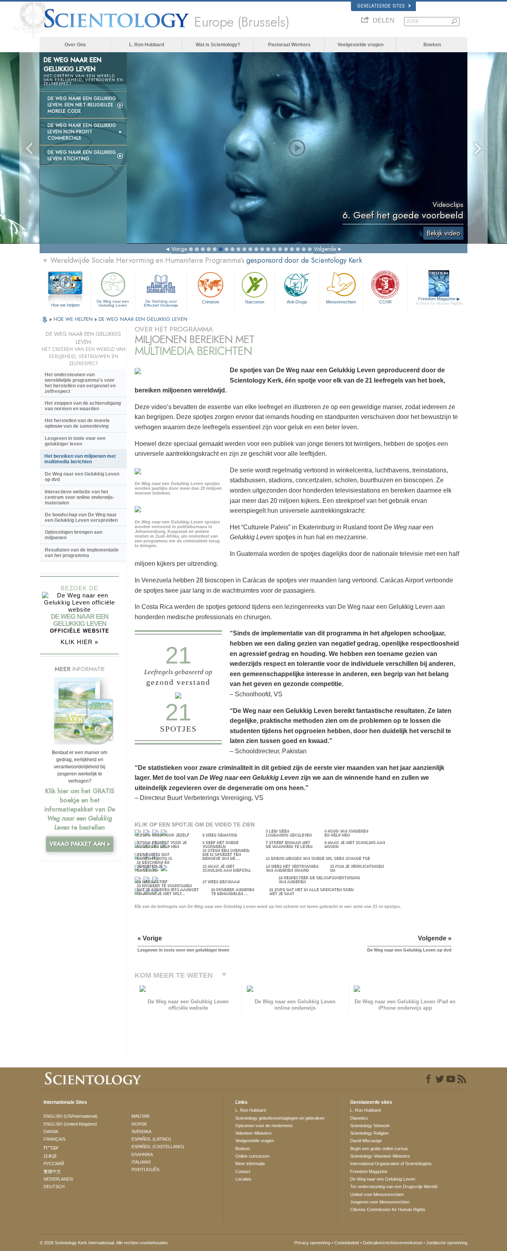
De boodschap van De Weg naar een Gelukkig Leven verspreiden (81, 517)
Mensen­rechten (341, 301)
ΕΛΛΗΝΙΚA (142, 1154)
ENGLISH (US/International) (70, 1116)
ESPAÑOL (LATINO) (151, 1139)
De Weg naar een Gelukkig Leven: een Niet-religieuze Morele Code (82, 105)
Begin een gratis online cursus (379, 1148)
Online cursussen (252, 1156)
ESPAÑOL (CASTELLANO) (158, 1146)
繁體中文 (52, 1171)
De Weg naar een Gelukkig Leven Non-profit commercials (82, 132)
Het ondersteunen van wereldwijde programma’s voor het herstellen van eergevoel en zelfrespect (80, 383)
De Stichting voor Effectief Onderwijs (161, 303)
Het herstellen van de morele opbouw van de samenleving (77, 423)
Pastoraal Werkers (289, 44)
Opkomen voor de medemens (264, 1125)
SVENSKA (141, 1131)
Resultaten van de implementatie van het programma (82, 552)
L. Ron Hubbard (146, 44)
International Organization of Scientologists (391, 1163)
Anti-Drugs (297, 301)
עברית (51, 1147)
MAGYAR (141, 1116)
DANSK (51, 1131)
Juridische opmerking (446, 1242)
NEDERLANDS (58, 1179)
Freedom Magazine (439, 300)
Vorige (179, 249)
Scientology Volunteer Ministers (380, 1156)
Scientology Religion (369, 1133)
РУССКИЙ (54, 1163)
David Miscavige (366, 1140)
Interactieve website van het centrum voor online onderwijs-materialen (79, 497)
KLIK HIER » (79, 642)
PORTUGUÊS (145, 1169)
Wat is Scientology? (218, 44)
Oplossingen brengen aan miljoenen (73, 534)
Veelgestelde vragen (360, 44)
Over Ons (75, 44)
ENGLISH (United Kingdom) (70, 1124)
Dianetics (359, 1118)
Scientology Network (370, 1125)
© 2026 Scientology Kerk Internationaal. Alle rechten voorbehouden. (104, 1242)
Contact (242, 1171)
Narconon (254, 301)
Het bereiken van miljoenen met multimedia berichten (80, 458)
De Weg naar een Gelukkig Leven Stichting (82, 155)
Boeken (432, 44)
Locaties (243, 1179)
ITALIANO (141, 1162)
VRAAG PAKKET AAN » (80, 844)
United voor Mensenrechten (377, 1194)
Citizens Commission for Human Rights (387, 1209)
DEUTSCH (54, 1186)
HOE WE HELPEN (73, 319)
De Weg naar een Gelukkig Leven (113, 303)
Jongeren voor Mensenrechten (380, 1202)
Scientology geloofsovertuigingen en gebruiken (279, 1118)
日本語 (50, 1156)
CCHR (385, 301)
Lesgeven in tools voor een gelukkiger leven (75, 441)
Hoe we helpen (65, 305)
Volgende (325, 249)
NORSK (139, 1124)
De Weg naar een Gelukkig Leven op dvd (82, 476)
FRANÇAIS (54, 1139)
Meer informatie (250, 1163)
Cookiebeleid (346, 1242)
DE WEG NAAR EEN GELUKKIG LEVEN (143, 319)
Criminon (210, 301)
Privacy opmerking (312, 1242)
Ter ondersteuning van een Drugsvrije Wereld (393, 1186)
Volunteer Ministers (253, 1133)
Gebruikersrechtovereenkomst (392, 1242)
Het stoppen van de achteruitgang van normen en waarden (83, 405)
